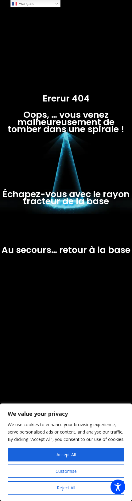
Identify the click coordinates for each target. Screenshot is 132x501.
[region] (66, 452)
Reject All (66, 488)
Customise (66, 471)
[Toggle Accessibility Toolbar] (118, 487)
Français (25, 3)
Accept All (66, 454)
